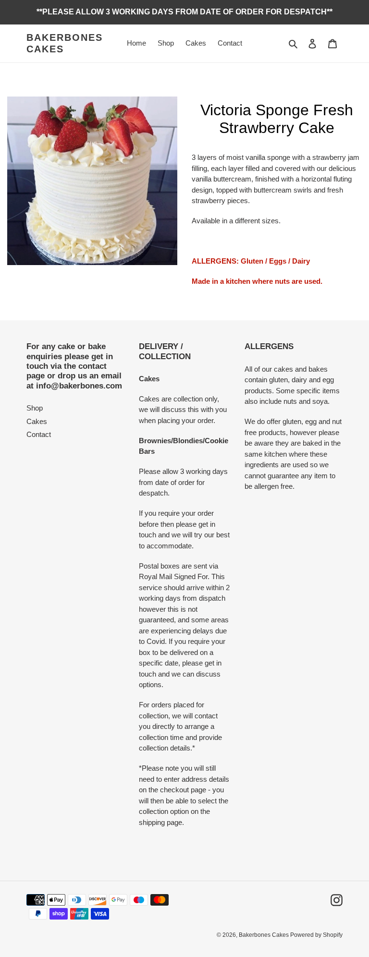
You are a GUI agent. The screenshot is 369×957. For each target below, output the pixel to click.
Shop (34, 408)
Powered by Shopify (316, 935)
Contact (38, 434)
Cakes (36, 421)
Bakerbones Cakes (64, 43)
